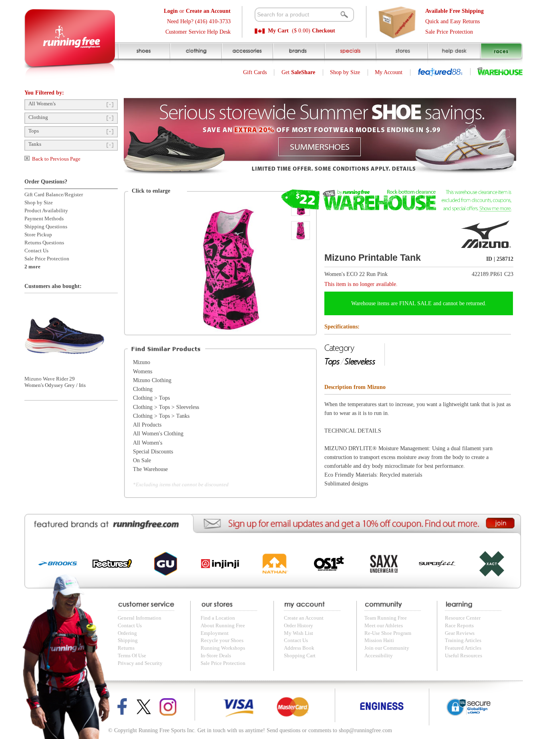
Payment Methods (44, 218)
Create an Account (304, 618)
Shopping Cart (300, 655)
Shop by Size (345, 72)
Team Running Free (385, 618)
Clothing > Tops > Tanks (161, 416)
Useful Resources (463, 655)
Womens (142, 371)
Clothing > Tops (151, 398)
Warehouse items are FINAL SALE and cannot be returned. (419, 303)
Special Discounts (153, 452)
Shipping (128, 640)
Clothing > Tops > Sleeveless (166, 407)
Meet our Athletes (383, 625)
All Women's (42, 104)
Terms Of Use (132, 655)
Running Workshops (223, 648)
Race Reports (459, 625)
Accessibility (378, 655)
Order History (298, 625)
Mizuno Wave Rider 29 (49, 379)
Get (298, 72)
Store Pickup (38, 235)
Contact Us (36, 251)
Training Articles (463, 640)
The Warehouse (150, 469)
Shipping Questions (45, 227)
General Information (139, 618)
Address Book (299, 648)
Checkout (323, 31)
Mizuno (141, 362)
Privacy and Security (140, 663)
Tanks (34, 144)
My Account (388, 72)
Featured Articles (463, 648)
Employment (215, 633)
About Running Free (223, 625)
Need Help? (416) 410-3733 (199, 21)
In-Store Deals (216, 655)
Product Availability (46, 210)
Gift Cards (255, 72)
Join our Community (386, 648)
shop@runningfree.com (365, 730)
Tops (33, 131)
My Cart (278, 31)
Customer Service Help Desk (198, 32)
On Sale (142, 460)
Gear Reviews (460, 633)
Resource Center (463, 618)
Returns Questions (44, 243)
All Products (147, 425)
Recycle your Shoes (222, 640)
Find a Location (218, 618)
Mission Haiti (379, 640)
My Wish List (298, 633)
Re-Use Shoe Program (387, 633)
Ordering (127, 633)
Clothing (38, 117)
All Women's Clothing (158, 434)
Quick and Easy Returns (452, 21)
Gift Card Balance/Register (53, 194)
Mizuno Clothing (152, 380)
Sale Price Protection (449, 32)
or (197, 11)
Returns (126, 648)
